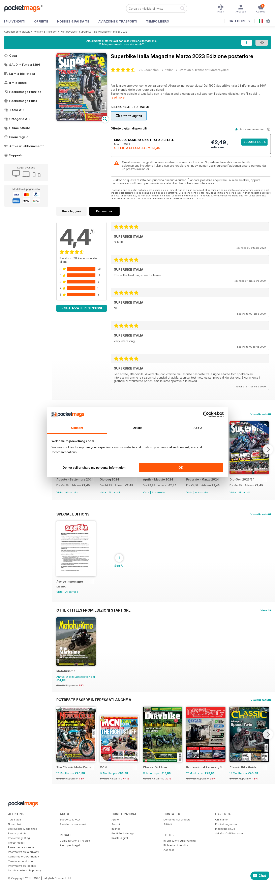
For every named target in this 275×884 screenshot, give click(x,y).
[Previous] (59, 734)
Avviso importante (69, 581)
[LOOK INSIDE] (81, 120)
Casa (13, 55)
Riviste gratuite (17, 833)
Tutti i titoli (14, 819)
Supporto (16, 155)
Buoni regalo (18, 137)
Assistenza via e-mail (73, 824)
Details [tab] (138, 427)
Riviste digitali (120, 838)
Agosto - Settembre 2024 (75, 479)
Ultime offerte (19, 128)
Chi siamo (221, 819)
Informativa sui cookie (22, 865)
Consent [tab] (77, 427)
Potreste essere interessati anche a (93, 700)
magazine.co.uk (225, 828)
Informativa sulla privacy (23, 851)
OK (181, 467)
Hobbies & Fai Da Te (73, 21)
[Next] (268, 449)
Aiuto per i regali (70, 845)
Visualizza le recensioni (81, 308)
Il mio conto (18, 83)
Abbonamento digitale (17, 31)
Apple (115, 819)
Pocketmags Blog (19, 838)
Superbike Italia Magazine (94, 31)
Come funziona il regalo (75, 840)
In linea (116, 828)
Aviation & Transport (45, 31)
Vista (59, 492)
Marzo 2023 (120, 31)
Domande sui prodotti (176, 819)
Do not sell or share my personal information (94, 467)
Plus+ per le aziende (21, 847)
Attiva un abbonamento (26, 146)
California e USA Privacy (23, 856)
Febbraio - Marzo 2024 (202, 479)
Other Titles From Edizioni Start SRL (93, 610)
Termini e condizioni (20, 861)
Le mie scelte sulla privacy (24, 870)
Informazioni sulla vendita (179, 840)
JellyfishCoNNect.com (229, 833)
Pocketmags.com (226, 824)
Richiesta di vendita (175, 845)
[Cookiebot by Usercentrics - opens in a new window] (206, 415)
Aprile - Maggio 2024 (158, 479)
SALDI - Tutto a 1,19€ (24, 65)
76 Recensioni (149, 70)
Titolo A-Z (17, 110)
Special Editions (73, 514)
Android (116, 824)
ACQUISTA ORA (254, 142)
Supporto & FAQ (70, 819)
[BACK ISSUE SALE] (249, 473)
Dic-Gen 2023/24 (242, 479)
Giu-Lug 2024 (109, 479)
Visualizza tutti (260, 414)
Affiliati (167, 824)
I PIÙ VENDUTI (14, 21)
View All (265, 610)
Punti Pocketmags (123, 833)
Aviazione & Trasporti (117, 21)
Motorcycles (68, 31)
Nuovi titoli (14, 824)
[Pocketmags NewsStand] (24, 8)
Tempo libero (157, 21)
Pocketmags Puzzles (25, 92)
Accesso (169, 849)
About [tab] (197, 427)
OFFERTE (41, 21)
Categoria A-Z (20, 119)
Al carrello (71, 492)
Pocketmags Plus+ (23, 101)
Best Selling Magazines (22, 828)
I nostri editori (16, 842)
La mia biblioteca (22, 74)
